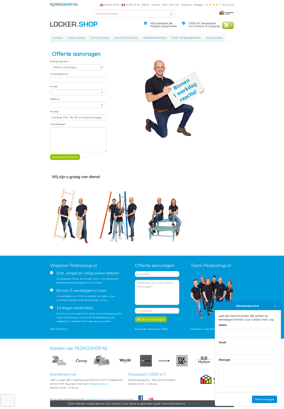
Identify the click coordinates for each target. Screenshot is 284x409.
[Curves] (81, 360)
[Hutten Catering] (204, 360)
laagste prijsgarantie (163, 26)
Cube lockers (76, 37)
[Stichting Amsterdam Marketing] (146, 360)
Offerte (145, 4)
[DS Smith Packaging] (59, 360)
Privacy (102, 399)
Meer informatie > (59, 329)
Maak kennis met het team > (205, 329)
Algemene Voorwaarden (120, 399)
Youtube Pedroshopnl (151, 399)
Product (54, 111)
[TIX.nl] (182, 360)
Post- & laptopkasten (186, 37)
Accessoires (214, 37)
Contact (155, 4)
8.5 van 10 (228, 4)
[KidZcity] (102, 360)
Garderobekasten (155, 37)
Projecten (186, 4)
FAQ (164, 4)
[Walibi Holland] (125, 360)
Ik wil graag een (59, 61)
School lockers (100, 37)
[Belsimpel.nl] (164, 360)
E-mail (53, 86)
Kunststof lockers (126, 37)
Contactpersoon (59, 73)
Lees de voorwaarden (99, 321)
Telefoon (55, 99)
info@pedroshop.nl (98, 383)
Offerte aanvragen (152, 319)
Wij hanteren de (161, 23)
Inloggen (198, 4)
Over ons (174, 4)
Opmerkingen (57, 124)
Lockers (57, 37)
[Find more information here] (248, 354)
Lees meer (194, 403)
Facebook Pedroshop (140, 398)
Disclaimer (91, 399)
